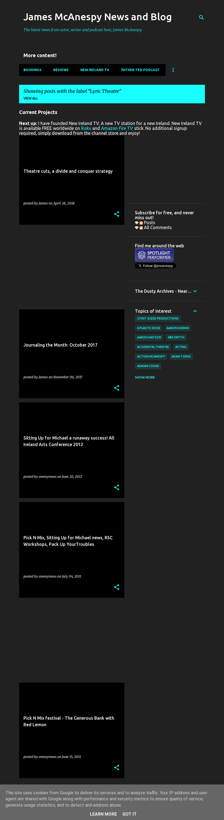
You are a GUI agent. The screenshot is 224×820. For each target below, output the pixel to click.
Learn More (103, 814)
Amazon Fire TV (117, 128)
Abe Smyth (176, 337)
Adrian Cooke (148, 366)
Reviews (60, 70)
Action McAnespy (151, 356)
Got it (129, 814)
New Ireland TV (94, 70)
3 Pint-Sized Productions (158, 318)
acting (181, 346)
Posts (149, 222)
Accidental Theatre (153, 346)
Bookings (32, 70)
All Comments (157, 227)
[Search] (201, 17)
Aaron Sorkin (178, 328)
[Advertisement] (69, 267)
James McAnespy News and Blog (97, 16)
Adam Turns (181, 356)
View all (30, 98)
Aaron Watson (149, 337)
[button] (116, 214)
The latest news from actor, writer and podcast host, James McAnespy (82, 29)
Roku (86, 128)
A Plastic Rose (148, 328)
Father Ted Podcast (140, 70)
